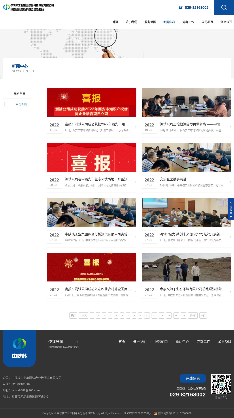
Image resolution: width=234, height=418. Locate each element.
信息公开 (226, 22)
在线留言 (193, 378)
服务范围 (150, 22)
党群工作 (188, 22)
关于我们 (131, 22)
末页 (203, 315)
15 (183, 315)
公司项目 (207, 22)
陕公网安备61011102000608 (175, 413)
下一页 (193, 315)
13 (169, 315)
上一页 (83, 315)
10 (147, 315)
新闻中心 (169, 22)
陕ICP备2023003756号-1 (138, 413)
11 (154, 315)
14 (176, 315)
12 (161, 315)
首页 (115, 22)
